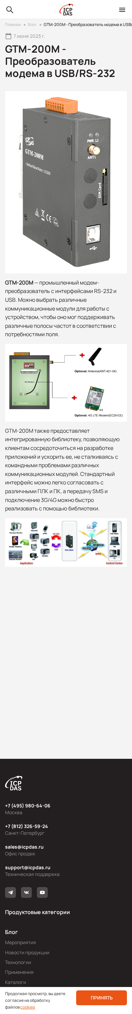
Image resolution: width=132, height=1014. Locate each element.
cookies (27, 1007)
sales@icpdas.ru (24, 847)
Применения (19, 972)
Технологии (18, 962)
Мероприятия (20, 942)
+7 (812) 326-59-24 (26, 826)
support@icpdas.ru (27, 867)
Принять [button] (102, 997)
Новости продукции (27, 952)
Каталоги (15, 982)
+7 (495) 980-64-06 (27, 805)
